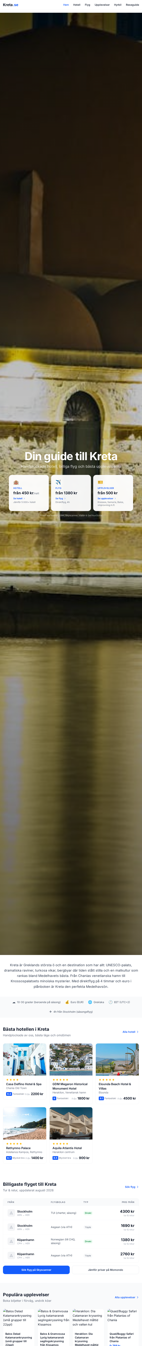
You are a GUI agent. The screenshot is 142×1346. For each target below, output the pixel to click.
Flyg (87, 4)
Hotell (76, 4)
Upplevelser (102, 4)
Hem (66, 4)
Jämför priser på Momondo (105, 1269)
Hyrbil (117, 4)
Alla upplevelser (125, 1297)
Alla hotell (129, 1031)
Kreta (10, 5)
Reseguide (132, 4)
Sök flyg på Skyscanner (36, 1269)
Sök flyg (130, 1186)
